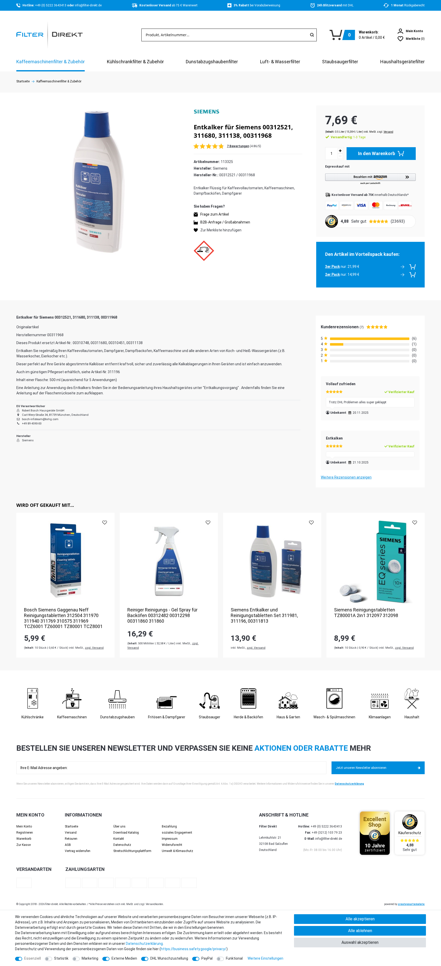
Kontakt (118, 838)
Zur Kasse (23, 845)
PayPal (207, 958)
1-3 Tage (348, 137)
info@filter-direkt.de (88, 5)
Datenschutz (122, 845)
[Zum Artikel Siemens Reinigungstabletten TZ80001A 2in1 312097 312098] (375, 561)
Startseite (23, 81)
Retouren (71, 838)
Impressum (170, 838)
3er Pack (332, 267)
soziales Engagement (177, 832)
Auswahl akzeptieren (359, 942)
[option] (65, 585)
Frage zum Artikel (214, 214)
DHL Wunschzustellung (169, 958)
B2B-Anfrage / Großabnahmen (225, 222)
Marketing (90, 958)
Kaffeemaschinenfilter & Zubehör (50, 61)
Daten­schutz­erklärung (144, 944)
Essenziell (32, 958)
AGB (68, 845)
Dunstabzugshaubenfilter (212, 61)
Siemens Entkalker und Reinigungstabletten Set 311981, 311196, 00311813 (264, 615)
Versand (388, 131)
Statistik (61, 958)
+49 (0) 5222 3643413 (51, 5)
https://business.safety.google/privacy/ (193, 949)
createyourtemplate (411, 904)
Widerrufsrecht (172, 845)
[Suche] (311, 35)
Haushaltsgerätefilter (402, 61)
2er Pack (332, 274)
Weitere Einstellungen (265, 958)
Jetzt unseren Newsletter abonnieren (361, 768)
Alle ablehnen (360, 930)
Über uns (119, 826)
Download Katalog (126, 832)
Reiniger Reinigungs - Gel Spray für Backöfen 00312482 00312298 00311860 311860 (162, 615)
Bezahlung (169, 826)
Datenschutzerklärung (349, 783)
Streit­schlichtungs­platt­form (132, 851)
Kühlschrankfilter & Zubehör (135, 61)
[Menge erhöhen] (340, 151)
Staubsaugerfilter (340, 61)
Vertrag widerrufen (77, 851)
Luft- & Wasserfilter (280, 61)
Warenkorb (23, 838)
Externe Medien (124, 958)
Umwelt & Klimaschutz (177, 851)
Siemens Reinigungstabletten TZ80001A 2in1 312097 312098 (366, 612)
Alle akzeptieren (360, 919)
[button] (370, 179)
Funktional (234, 958)
